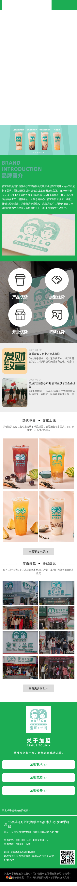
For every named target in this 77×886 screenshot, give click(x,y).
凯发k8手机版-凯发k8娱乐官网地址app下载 (27, 1)
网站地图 (4, 884)
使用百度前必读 (17, 105)
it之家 (3, 14)
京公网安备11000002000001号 (17, 109)
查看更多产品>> (38, 551)
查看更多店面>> (38, 688)
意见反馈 (31, 105)
